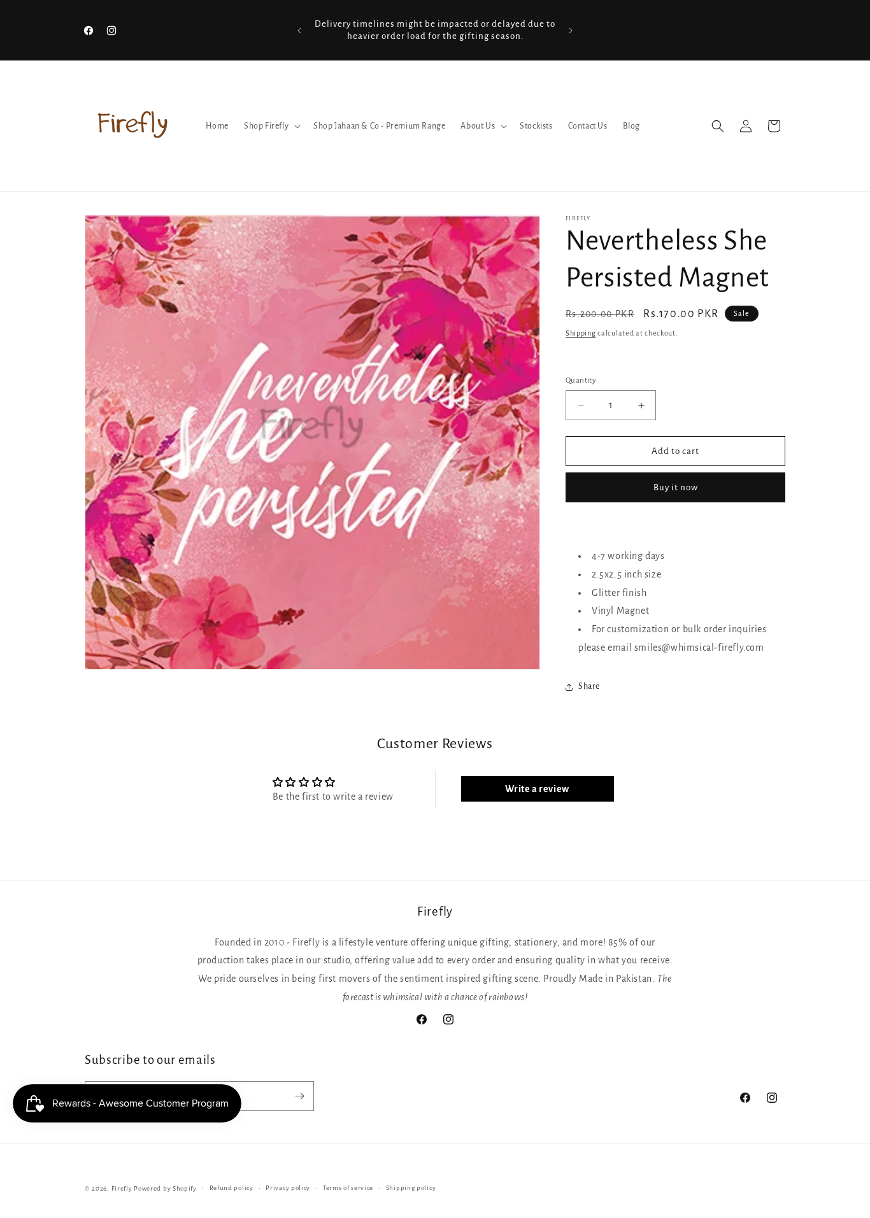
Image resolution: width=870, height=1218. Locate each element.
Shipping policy (411, 1187)
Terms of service (348, 1187)
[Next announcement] (571, 30)
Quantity (581, 380)
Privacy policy (288, 1187)
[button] (271, 126)
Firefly (121, 1188)
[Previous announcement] (299, 30)
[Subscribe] (299, 1096)
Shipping (581, 333)
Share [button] (589, 686)
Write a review (537, 789)
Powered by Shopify (165, 1188)
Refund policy (231, 1187)
